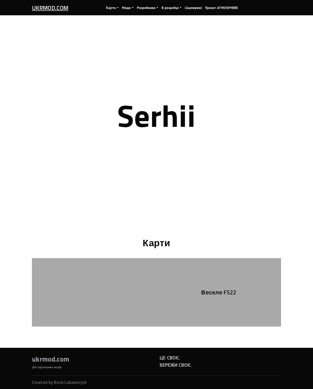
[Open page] (94, 292)
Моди (126, 8)
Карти (111, 8)
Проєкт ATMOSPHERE (221, 8)
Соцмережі (193, 8)
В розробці (170, 8)
